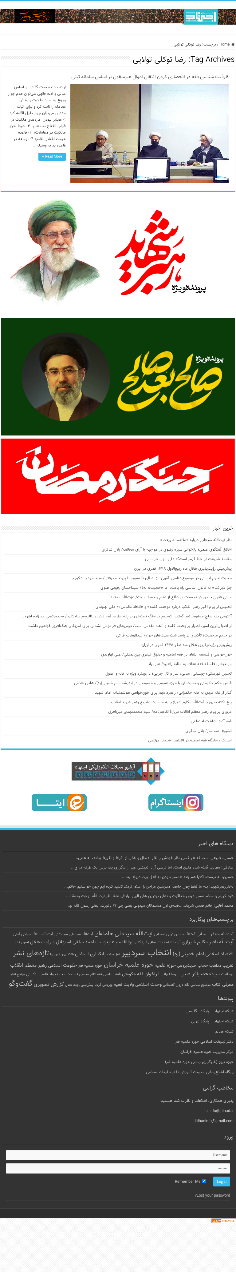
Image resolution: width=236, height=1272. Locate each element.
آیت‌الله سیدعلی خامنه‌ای (123, 933)
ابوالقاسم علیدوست (114, 942)
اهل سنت (113, 954)
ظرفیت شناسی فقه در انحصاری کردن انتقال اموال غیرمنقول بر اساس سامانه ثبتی (150, 77)
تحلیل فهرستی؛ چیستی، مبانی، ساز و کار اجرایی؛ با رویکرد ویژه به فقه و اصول (168, 674)
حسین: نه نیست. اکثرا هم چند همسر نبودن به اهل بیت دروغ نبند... (178, 877)
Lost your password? (212, 1196)
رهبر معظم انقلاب (28, 965)
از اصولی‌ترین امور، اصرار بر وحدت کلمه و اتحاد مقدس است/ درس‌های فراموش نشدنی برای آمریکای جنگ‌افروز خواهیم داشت (130, 626)
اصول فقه (22, 942)
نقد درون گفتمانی (176, 985)
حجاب (203, 965)
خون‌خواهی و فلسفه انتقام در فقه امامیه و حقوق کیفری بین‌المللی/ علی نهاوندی (166, 655)
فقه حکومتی (132, 974)
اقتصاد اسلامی (219, 954)
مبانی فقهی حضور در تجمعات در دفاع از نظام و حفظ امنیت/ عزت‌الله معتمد (171, 597)
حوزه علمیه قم (90, 965)
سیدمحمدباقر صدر (201, 974)
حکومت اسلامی (62, 965)
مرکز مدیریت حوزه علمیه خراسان (207, 1052)
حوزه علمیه (165, 965)
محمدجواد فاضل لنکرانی (45, 974)
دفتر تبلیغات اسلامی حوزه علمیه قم (204, 1042)
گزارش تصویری (49, 985)
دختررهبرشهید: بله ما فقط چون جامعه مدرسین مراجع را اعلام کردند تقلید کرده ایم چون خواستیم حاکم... (149, 887)
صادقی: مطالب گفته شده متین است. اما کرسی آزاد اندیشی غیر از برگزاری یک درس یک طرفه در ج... (152, 868)
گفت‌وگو (21, 984)
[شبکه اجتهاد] (118, 17)
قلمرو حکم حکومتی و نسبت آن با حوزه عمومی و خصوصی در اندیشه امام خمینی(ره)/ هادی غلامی (153, 683)
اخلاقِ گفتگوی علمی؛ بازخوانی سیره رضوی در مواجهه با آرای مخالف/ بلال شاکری (167, 550)
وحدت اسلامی (148, 984)
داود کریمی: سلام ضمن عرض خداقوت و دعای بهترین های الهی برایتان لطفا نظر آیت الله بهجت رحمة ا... (150, 896)
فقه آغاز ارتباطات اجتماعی (211, 721)
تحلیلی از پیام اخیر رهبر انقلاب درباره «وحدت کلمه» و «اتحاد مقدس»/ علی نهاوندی (164, 607)
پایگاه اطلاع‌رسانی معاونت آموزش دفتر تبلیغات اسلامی (190, 1072)
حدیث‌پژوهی (186, 966)
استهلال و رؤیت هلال (50, 942)
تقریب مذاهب (221, 965)
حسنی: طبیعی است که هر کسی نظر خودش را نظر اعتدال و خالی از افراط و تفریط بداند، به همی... (154, 858)
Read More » (52, 156)
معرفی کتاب (223, 984)
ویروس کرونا (103, 985)
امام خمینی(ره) (188, 954)
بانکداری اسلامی (90, 954)
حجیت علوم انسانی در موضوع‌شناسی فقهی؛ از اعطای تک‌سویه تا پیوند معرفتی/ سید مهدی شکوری (152, 578)
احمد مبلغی (83, 942)
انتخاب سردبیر (146, 953)
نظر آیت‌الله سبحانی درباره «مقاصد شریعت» (196, 540)
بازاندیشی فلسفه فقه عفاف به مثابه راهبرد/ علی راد (190, 664)
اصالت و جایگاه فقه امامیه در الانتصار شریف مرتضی (190, 740)
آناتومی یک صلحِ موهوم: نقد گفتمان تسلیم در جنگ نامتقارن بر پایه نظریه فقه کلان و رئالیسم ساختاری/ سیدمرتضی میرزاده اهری (127, 616)
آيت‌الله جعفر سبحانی (215, 934)
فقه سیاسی (112, 974)
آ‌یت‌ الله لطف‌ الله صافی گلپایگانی (157, 942)
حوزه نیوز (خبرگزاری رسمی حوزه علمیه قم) (199, 1062)
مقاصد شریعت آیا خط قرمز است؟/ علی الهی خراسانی (188, 559)
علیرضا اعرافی (170, 974)
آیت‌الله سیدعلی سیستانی (73, 934)
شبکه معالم (224, 1032)
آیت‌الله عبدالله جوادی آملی (33, 934)
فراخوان (151, 974)
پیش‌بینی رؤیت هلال (79, 985)
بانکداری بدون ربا (62, 954)
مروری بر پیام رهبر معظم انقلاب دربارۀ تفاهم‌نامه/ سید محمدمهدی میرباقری (170, 712)
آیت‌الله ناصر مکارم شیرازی (208, 942)
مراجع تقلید (17, 974)
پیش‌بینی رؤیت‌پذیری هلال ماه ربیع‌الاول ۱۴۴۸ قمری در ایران (183, 569)
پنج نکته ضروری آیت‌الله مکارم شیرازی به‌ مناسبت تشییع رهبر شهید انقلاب (171, 702)
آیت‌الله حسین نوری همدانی (174, 934)
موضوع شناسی (201, 985)
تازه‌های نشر (31, 953)
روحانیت (227, 974)
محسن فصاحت (78, 974)
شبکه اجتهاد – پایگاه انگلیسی (210, 1011)
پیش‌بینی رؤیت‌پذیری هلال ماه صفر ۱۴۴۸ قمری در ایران (186, 645)
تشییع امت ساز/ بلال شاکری (209, 731)
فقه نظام (96, 974)
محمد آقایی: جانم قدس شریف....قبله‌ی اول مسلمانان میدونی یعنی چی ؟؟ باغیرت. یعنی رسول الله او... (150, 906)
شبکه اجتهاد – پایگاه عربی (212, 1021)
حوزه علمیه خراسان (128, 965)
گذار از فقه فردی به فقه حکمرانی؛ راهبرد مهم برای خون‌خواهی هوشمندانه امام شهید (163, 693)
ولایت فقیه (124, 984)
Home (225, 45)
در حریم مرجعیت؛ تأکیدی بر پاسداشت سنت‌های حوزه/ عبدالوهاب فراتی (174, 635)
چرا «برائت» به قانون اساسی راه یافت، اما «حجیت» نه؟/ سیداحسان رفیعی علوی (166, 588)
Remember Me (188, 1182)
